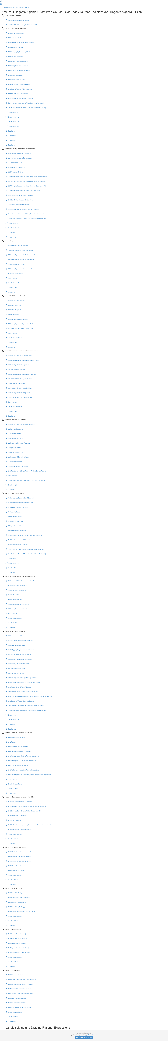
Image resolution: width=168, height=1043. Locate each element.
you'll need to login (92, 1035)
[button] (1, 2)
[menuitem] (1, 4)
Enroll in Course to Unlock (84, 1037)
